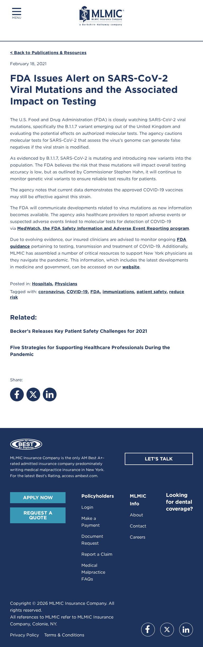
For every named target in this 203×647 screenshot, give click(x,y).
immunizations (118, 291)
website (131, 266)
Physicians (66, 283)
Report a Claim (96, 554)
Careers (137, 537)
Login (87, 507)
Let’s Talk (159, 459)
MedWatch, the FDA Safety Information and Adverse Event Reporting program (103, 228)
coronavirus (51, 291)
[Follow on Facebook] (148, 629)
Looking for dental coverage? (179, 502)
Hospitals (42, 283)
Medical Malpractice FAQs (93, 572)
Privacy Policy (24, 635)
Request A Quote (38, 515)
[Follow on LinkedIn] (186, 629)
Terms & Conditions (64, 635)
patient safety (152, 291)
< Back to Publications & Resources (48, 52)
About (136, 514)
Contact (138, 526)
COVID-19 (77, 291)
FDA (95, 291)
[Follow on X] (167, 629)
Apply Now (38, 497)
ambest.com (86, 476)
